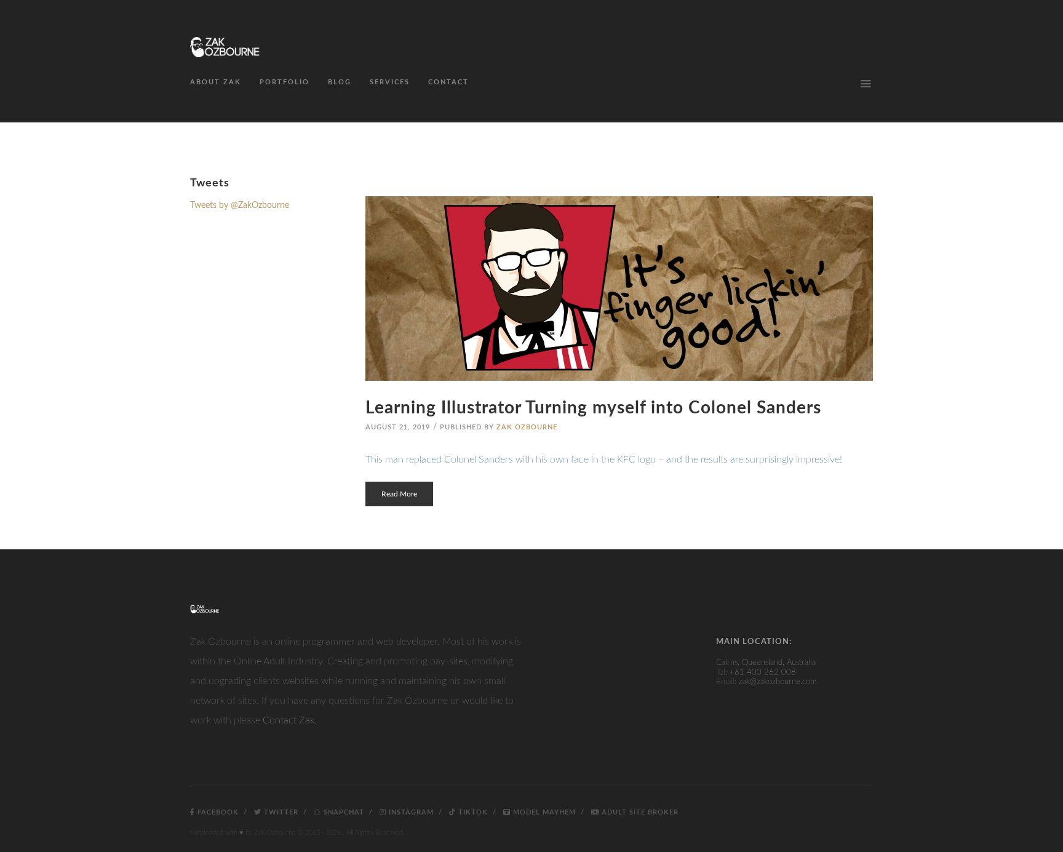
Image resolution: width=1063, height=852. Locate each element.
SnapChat (342, 812)
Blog (339, 82)
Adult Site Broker (639, 812)
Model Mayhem (543, 812)
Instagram (410, 812)
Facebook (217, 812)
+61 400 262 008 (763, 673)
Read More (399, 494)
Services (390, 82)
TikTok (472, 812)
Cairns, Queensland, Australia (766, 663)
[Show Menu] (865, 84)
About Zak (215, 82)
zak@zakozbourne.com (777, 682)
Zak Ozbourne (526, 427)
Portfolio (284, 82)
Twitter (279, 812)
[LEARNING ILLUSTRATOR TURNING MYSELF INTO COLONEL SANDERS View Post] (619, 288)
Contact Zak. (290, 720)
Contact (448, 82)
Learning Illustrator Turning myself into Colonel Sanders (593, 407)
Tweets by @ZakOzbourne (239, 205)
